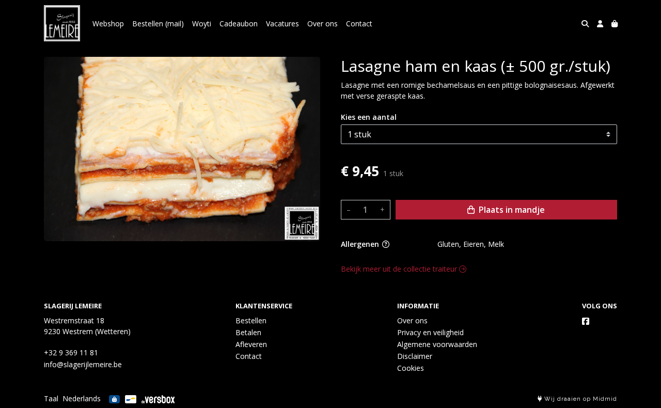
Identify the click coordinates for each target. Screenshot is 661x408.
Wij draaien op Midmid (579, 399)
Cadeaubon (238, 23)
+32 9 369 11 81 (71, 352)
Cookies (410, 368)
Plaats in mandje (511, 209)
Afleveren (251, 344)
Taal (51, 398)
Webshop (108, 23)
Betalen (248, 332)
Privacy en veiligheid (430, 332)
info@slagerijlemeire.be (83, 364)
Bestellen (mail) (158, 23)
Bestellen (250, 320)
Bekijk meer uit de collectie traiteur (400, 269)
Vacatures (282, 23)
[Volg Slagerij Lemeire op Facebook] (585, 321)
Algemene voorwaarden (437, 344)
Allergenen (361, 244)
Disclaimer (414, 356)
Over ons (322, 23)
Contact (359, 23)
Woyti (201, 23)
